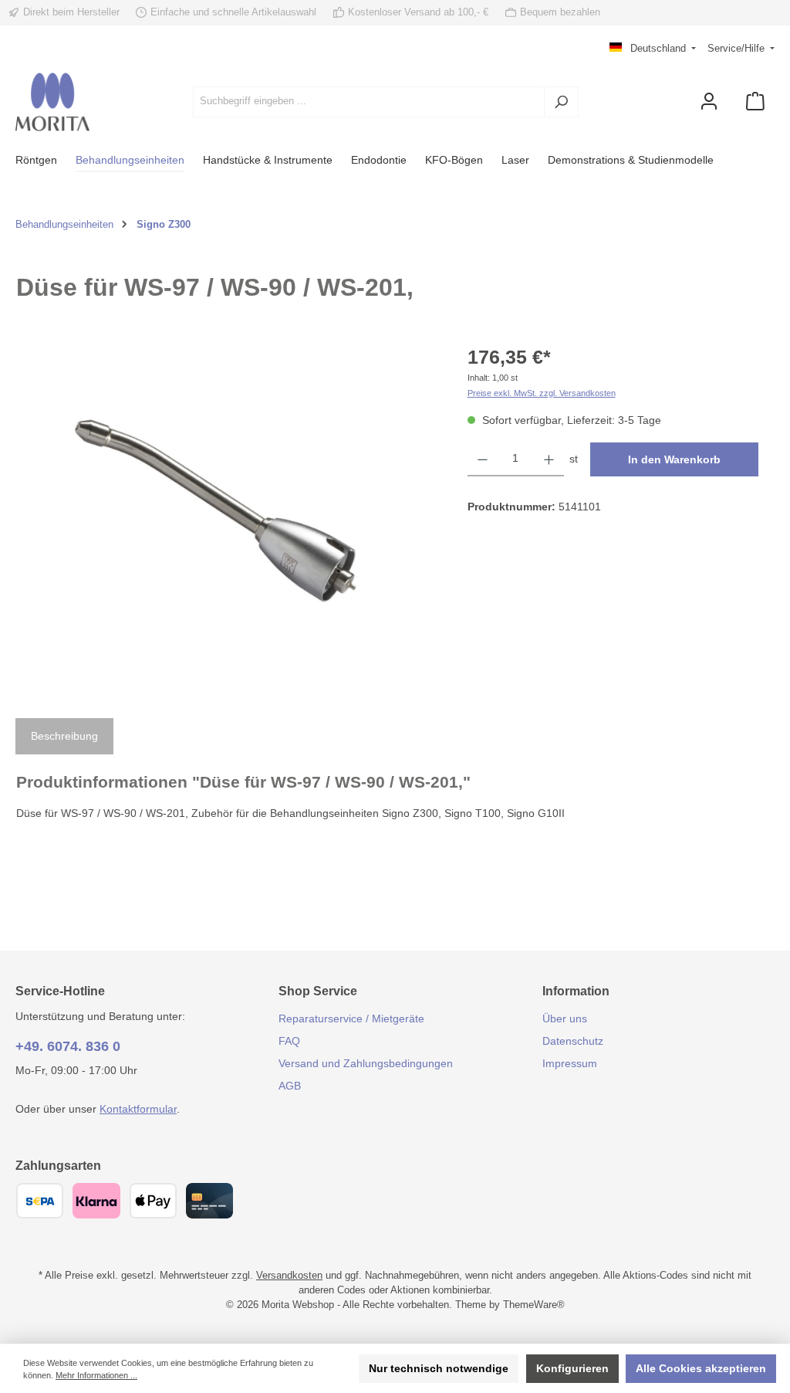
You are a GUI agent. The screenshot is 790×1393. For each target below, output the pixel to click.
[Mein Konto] (709, 101)
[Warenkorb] (755, 101)
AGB (290, 1085)
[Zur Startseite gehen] (52, 102)
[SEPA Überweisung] (39, 1200)
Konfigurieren (572, 1368)
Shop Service (318, 991)
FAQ (289, 1041)
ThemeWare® (534, 1305)
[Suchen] (561, 101)
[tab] (64, 736)
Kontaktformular (138, 1109)
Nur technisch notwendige (438, 1368)
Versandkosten (289, 1275)
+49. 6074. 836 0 (67, 1046)
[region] (226, 509)
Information (575, 991)
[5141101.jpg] (226, 509)
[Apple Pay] (153, 1200)
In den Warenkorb (674, 459)
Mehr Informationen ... (96, 1375)
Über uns (564, 1018)
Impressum (569, 1063)
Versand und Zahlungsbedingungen (366, 1063)
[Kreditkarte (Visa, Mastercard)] (209, 1200)
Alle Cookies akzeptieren (701, 1368)
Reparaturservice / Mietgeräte (351, 1018)
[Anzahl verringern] (483, 459)
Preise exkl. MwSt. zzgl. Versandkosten (542, 393)
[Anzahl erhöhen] (549, 459)
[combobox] (369, 101)
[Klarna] (96, 1200)
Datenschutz (572, 1041)
